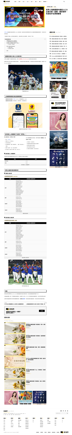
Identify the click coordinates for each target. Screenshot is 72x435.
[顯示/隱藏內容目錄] (45, 39)
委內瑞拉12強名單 (11, 48)
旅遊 (35, 1)
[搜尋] (67, 413)
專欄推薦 (44, 1)
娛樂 (19, 1)
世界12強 (6, 32)
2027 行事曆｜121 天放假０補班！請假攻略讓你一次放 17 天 (61, 58)
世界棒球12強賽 (49, 6)
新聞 (15, 1)
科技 (23, 1)
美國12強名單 (10, 47)
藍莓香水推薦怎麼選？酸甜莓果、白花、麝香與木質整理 (60, 51)
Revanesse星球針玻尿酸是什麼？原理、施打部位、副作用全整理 (36, 359)
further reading (8, 321)
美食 (31, 1)
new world (11, 411)
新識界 (24, 298)
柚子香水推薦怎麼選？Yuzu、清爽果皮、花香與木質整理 (36, 370)
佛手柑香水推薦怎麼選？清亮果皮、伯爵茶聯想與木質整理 (35, 336)
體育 (40, 1)
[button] (64, 1)
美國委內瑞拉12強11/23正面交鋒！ (12, 40)
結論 (7, 50)
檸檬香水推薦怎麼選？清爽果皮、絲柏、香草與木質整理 (35, 381)
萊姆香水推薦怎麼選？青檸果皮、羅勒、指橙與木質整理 (61, 41)
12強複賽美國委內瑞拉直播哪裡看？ (12, 41)
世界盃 (14, 99)
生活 (27, 1)
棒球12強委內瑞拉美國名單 (11, 46)
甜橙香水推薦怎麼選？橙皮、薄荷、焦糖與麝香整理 (35, 347)
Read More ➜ (28, 327)
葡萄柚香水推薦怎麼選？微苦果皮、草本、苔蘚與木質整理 (35, 325)
